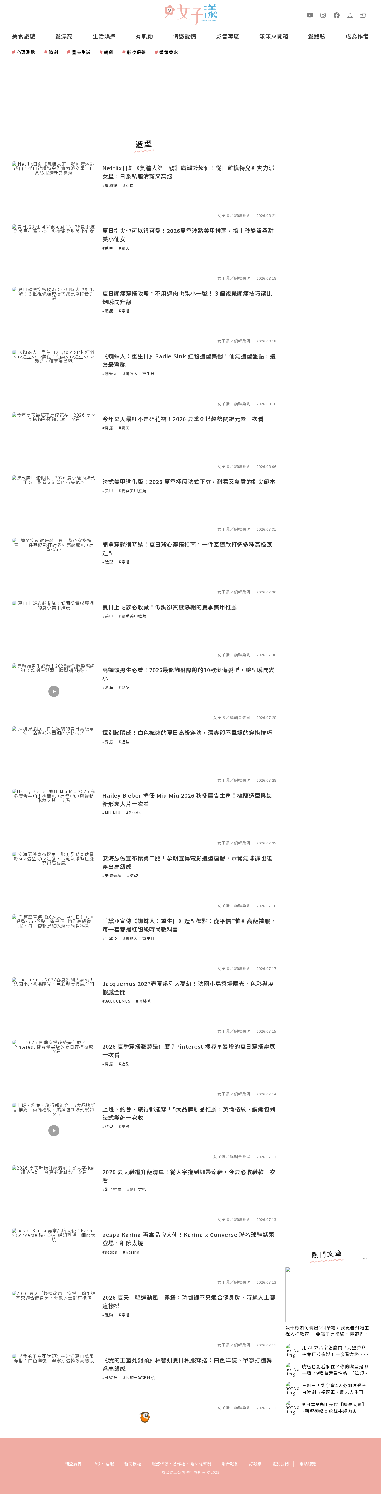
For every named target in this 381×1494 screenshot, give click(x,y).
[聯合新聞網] (169, 12)
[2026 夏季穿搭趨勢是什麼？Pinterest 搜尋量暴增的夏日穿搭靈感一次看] (54, 1068)
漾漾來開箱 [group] (274, 36)
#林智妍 (109, 1377)
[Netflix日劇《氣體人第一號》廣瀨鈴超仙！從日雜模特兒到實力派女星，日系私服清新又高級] (54, 189)
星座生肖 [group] (81, 52)
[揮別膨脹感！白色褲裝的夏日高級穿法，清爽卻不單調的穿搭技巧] (54, 754)
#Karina (131, 1252)
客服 (110, 1463)
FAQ (96, 1463)
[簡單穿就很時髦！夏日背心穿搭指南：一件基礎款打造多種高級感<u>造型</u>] (54, 566)
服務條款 (160, 1463)
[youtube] (309, 14)
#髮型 (124, 687)
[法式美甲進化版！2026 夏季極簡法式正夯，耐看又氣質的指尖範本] (54, 503)
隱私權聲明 (201, 1463)
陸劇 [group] (53, 52)
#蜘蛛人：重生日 (139, 373)
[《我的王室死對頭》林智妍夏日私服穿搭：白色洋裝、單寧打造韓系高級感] (54, 1381)
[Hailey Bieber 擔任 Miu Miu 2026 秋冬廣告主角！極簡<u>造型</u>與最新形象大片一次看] (54, 817)
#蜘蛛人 (109, 373)
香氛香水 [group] (168, 52)
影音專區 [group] (228, 36)
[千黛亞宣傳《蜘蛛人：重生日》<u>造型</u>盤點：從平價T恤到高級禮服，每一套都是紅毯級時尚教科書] (54, 942)
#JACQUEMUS (116, 1001)
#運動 (107, 1314)
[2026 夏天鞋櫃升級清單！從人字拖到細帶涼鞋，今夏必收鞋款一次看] (54, 1193)
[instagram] (323, 14)
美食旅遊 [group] (23, 36)
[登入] (350, 14)
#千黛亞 (109, 938)
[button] (363, 14)
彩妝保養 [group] (136, 52)
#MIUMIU (111, 812)
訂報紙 (255, 1463)
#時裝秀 (143, 1001)
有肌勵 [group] (144, 36)
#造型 (107, 561)
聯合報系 (230, 1463)
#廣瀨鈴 (109, 185)
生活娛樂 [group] (104, 36)
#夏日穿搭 (136, 1189)
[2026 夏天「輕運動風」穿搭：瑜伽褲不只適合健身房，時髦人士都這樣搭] (54, 1319)
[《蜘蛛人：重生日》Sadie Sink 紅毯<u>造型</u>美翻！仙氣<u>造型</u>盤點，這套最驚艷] (54, 378)
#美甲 (107, 248)
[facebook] (336, 14)
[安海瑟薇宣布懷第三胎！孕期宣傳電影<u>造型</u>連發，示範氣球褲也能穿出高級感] (54, 879)
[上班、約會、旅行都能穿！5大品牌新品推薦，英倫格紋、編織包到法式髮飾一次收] (54, 1130)
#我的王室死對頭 (139, 1377)
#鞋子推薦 (112, 1189)
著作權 (179, 1463)
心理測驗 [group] (25, 52)
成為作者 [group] (357, 36)
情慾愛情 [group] (184, 36)
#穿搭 (128, 185)
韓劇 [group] (109, 52)
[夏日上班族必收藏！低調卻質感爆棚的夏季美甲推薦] (54, 629)
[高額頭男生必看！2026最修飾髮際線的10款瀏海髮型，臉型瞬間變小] (54, 691)
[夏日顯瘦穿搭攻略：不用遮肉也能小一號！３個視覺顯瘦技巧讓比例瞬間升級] (54, 315)
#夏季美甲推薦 (132, 490)
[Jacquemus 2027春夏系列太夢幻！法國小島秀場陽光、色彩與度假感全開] (54, 1005)
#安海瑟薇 (112, 875)
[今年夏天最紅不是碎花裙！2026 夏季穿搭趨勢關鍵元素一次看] (54, 440)
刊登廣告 (73, 1463)
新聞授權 (132, 1463)
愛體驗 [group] (317, 36)
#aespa (109, 1252)
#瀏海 (107, 687)
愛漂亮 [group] (64, 36)
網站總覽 (308, 1463)
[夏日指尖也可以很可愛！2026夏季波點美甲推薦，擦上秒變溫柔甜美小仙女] (54, 252)
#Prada (133, 812)
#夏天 (124, 248)
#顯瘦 (107, 310)
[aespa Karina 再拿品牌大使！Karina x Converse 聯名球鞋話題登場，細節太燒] (54, 1256)
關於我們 (280, 1463)
